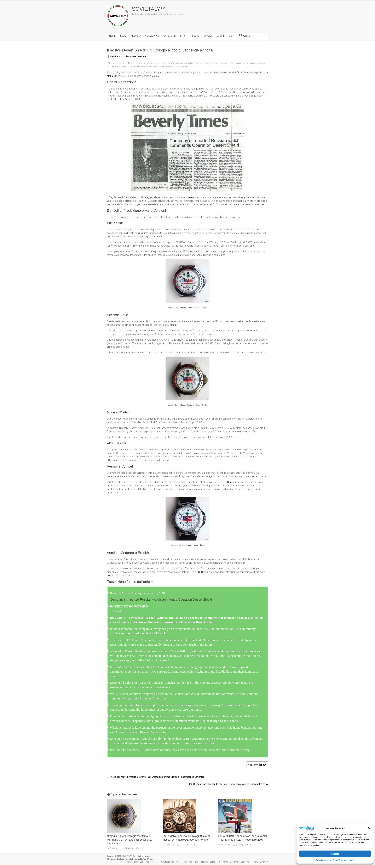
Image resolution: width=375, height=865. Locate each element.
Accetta (335, 854)
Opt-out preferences (323, 860)
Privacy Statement (340, 860)
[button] (369, 828)
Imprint (351, 860)
